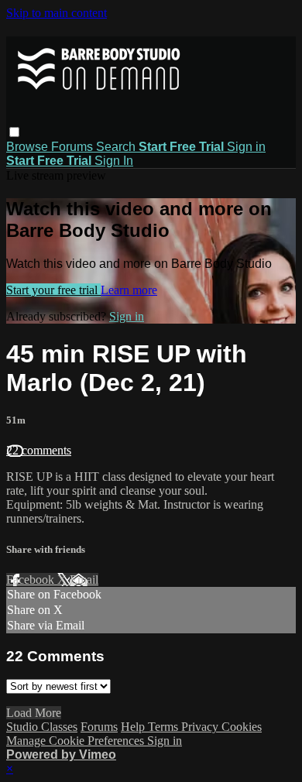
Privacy (201, 726)
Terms (164, 726)
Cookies (241, 726)
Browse (28, 146)
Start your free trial (53, 290)
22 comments (38, 450)
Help (134, 726)
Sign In (113, 160)
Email (84, 579)
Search (117, 146)
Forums (73, 146)
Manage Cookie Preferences (76, 740)
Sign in (246, 146)
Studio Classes (41, 726)
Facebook (31, 579)
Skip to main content (56, 12)
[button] (14, 132)
